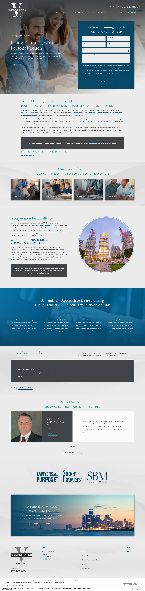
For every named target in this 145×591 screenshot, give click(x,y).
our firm (15, 247)
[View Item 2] (74, 446)
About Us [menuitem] (65, 12)
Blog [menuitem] (120, 12)
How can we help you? (89, 55)
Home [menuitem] (56, 12)
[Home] (16, 10)
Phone (85, 43)
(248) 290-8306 (110, 143)
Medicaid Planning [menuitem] (99, 12)
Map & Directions (47, 559)
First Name (86, 37)
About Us (85, 556)
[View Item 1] (71, 446)
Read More (52, 433)
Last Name (110, 37)
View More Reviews (25, 387)
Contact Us (132, 12)
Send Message (106, 82)
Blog (83, 564)
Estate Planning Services (90, 560)
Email (108, 43)
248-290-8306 (130, 7)
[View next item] (14, 387)
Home (84, 552)
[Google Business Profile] (128, 551)
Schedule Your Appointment (41, 523)
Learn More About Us (72, 452)
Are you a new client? (88, 49)
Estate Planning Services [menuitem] (80, 12)
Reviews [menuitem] (112, 12)
